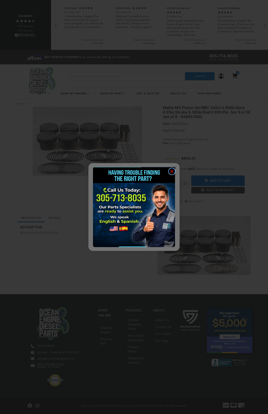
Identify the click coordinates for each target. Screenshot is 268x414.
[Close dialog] (172, 171)
